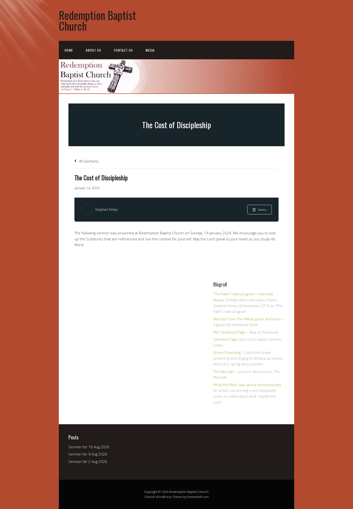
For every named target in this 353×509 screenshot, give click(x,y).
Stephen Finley (106, 209)
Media (150, 50)
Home (69, 50)
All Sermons (88, 161)
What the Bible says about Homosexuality (247, 384)
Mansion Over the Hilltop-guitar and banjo (247, 318)
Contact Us (123, 50)
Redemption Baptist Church (97, 20)
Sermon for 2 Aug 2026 (87, 461)
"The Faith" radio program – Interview (243, 293)
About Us (93, 50)
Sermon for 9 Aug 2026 (87, 454)
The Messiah (223, 371)
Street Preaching (227, 352)
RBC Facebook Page (229, 332)
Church (150, 497)
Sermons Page (225, 339)
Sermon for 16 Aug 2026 (88, 446)
